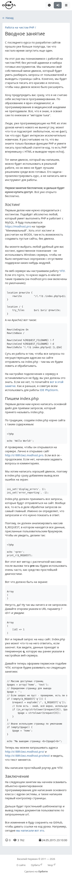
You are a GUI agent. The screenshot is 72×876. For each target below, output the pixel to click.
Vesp (51, 865)
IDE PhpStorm (49, 390)
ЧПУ (62, 271)
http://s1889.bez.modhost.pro (24, 455)
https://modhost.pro (18, 226)
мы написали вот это (30, 830)
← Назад (7, 18)
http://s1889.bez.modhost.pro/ (24, 751)
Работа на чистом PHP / (20, 27)
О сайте (21, 865)
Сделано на (36, 871)
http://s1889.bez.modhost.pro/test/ (27, 755)
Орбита (35, 865)
